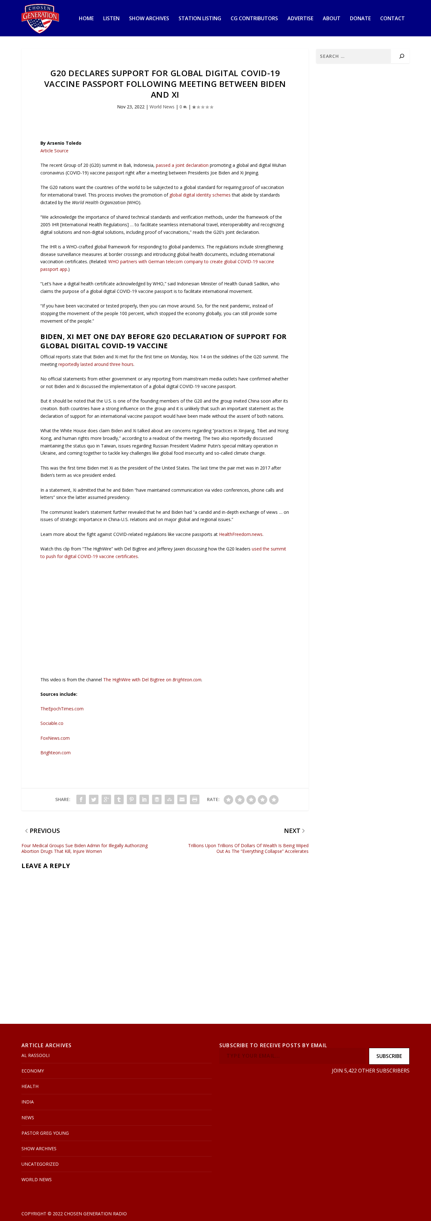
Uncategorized (40, 1164)
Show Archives (149, 19)
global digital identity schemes (200, 195)
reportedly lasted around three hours (95, 364)
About (331, 19)
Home (86, 19)
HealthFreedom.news (241, 534)
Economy (32, 1071)
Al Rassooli (35, 1055)
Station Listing (200, 19)
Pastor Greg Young (45, 1133)
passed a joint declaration (182, 165)
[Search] (402, 56)
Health (29, 1086)
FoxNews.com (55, 738)
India (27, 1102)
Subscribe (389, 1056)
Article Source (54, 151)
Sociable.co (51, 723)
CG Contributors (254, 19)
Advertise (300, 19)
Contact (392, 19)
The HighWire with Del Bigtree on (138, 680)
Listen (111, 19)
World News (162, 107)
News (27, 1118)
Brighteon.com (187, 680)
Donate (360, 19)
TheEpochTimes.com (62, 709)
